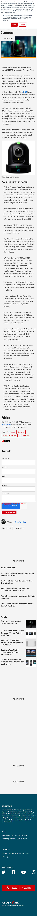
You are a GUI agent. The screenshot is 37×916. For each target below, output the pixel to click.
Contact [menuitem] (12, 839)
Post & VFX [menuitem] (20, 853)
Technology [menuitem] (5, 857)
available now (6, 425)
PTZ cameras (24, 436)
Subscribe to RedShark (21, 887)
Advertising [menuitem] (5, 839)
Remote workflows (9, 436)
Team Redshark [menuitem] (22, 839)
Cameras (21, 432)
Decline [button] (23, 24)
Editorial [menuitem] (24, 835)
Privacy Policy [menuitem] (6, 835)
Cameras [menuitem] (4, 853)
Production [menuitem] (12, 853)
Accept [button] (14, 24)
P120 (25, 92)
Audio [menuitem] (27, 853)
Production (11, 432)
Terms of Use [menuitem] (16, 835)
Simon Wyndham (20, 522)
